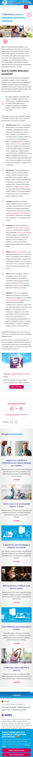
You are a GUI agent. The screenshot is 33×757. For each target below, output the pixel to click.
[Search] (30, 3)
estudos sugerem (24, 186)
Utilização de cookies (24, 707)
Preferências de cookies (18, 710)
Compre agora (18, 386)
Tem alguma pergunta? (12, 414)
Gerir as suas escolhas (16, 755)
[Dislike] (21, 408)
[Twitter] (16, 422)
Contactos (16, 695)
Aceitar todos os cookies (16, 750)
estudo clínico (17, 144)
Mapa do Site (6, 710)
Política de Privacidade (9, 707)
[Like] (12, 408)
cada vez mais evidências (20, 252)
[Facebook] (11, 422)
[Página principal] (4, 2)
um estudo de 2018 (14, 300)
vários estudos (18, 285)
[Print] (5, 41)
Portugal (6, 701)
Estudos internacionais (24, 232)
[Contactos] (26, 7)
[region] (16, 743)
